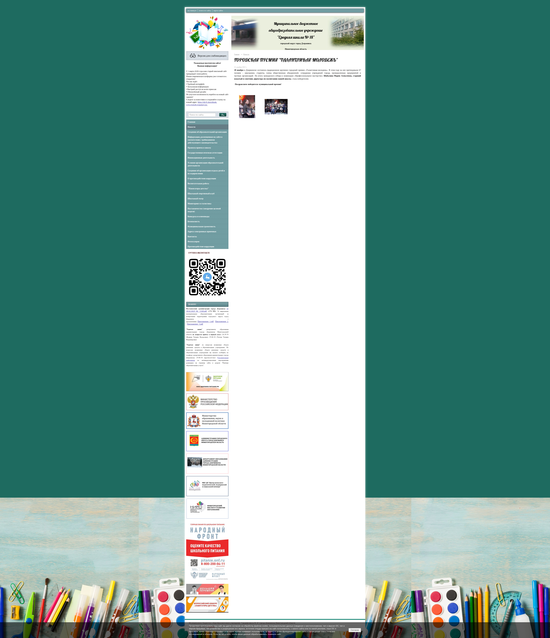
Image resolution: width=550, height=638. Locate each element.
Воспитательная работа (198, 183)
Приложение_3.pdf (195, 324)
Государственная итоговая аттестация (205, 152)
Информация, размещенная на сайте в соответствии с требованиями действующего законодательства (205, 140)
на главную (192, 10)
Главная (191, 121)
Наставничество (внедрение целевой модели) (204, 210)
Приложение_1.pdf (206, 321)
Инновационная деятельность (201, 157)
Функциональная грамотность (201, 226)
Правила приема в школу (199, 147)
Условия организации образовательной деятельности (205, 164)
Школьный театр (195, 198)
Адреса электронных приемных (202, 231)
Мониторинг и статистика (199, 203)
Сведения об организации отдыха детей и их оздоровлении (206, 172)
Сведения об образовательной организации (207, 131)
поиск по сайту (205, 10)
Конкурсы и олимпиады (198, 216)
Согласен (355, 630)
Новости (191, 126)
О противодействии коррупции (202, 178)
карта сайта (218, 10)
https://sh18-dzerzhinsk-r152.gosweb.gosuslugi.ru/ (201, 103)
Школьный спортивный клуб (201, 193)
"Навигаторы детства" (198, 188)
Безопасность (194, 221)
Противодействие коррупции (201, 246)
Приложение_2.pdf (223, 321)
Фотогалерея (193, 241)
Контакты (192, 236)
